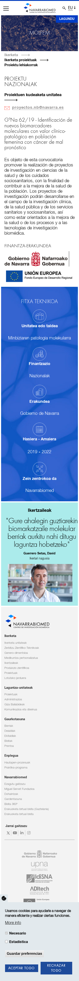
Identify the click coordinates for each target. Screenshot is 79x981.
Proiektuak (11, 673)
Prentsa (9, 746)
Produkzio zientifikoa (16, 668)
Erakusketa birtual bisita (19, 814)
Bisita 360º (10, 804)
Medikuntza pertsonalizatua (21, 658)
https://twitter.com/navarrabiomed (8, 833)
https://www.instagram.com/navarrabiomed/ (29, 833)
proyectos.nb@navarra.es (38, 108)
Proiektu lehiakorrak (21, 65)
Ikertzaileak (11, 663)
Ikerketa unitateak (15, 643)
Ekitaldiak (10, 736)
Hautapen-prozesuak (17, 762)
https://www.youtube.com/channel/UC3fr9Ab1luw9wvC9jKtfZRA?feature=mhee (15, 833)
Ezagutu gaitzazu (14, 784)
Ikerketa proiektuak (20, 60)
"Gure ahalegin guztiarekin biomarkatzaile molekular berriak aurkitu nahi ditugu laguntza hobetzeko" (42, 533)
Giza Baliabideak (14, 704)
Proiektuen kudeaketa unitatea (32, 95)
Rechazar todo (56, 968)
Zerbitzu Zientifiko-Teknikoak (21, 648)
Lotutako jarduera (15, 678)
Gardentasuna (13, 799)
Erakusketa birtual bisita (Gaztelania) (26, 809)
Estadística (18, 942)
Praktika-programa (15, 767)
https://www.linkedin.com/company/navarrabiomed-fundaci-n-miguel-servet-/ (22, 833)
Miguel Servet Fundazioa (19, 789)
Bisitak (8, 741)
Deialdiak (9, 731)
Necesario (17, 933)
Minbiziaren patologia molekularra (39, 338)
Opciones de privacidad (4, 898)
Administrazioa (13, 699)
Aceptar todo (21, 968)
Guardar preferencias (24, 953)
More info (13, 923)
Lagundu (66, 19)
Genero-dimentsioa (16, 653)
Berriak (8, 726)
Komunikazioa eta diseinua (20, 709)
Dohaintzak (11, 794)
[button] (6, 8)
